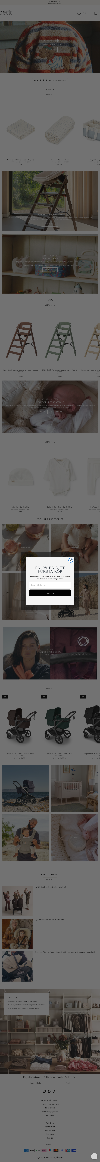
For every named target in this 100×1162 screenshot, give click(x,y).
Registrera (50, 593)
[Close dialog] (70, 560)
